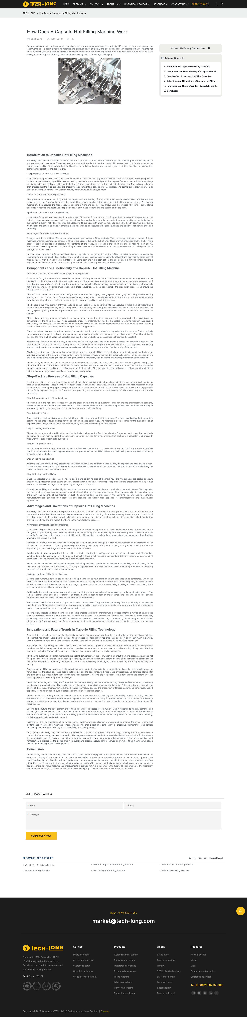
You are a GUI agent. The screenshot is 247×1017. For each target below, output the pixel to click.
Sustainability (164, 987)
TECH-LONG (29, 13)
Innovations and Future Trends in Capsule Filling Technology (192, 86)
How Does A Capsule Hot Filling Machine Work (62, 13)
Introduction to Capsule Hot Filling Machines (188, 66)
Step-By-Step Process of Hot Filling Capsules (189, 76)
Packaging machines (124, 993)
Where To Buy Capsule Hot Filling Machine (113, 864)
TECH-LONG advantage (169, 971)
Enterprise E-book (166, 993)
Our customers (164, 982)
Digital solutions (81, 954)
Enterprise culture (166, 960)
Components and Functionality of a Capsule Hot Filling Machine (192, 71)
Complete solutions (83, 971)
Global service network (84, 976)
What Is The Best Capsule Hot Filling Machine (40, 865)
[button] (209, 4)
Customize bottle (81, 965)
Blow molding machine (125, 971)
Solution (192, 858)
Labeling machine (123, 982)
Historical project (216, 858)
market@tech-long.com (123, 921)
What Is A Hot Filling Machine (175, 870)
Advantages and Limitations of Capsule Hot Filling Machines (192, 81)
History (160, 965)
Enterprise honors (166, 976)
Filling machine (121, 976)
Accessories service (83, 960)
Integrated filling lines (125, 965)
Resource (202, 858)
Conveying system (123, 987)
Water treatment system (126, 954)
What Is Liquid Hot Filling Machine (177, 864)
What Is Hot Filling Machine (37, 870)
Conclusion (172, 91)
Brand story (163, 954)
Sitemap (105, 1011)
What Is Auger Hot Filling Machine (109, 870)
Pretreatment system (124, 960)
